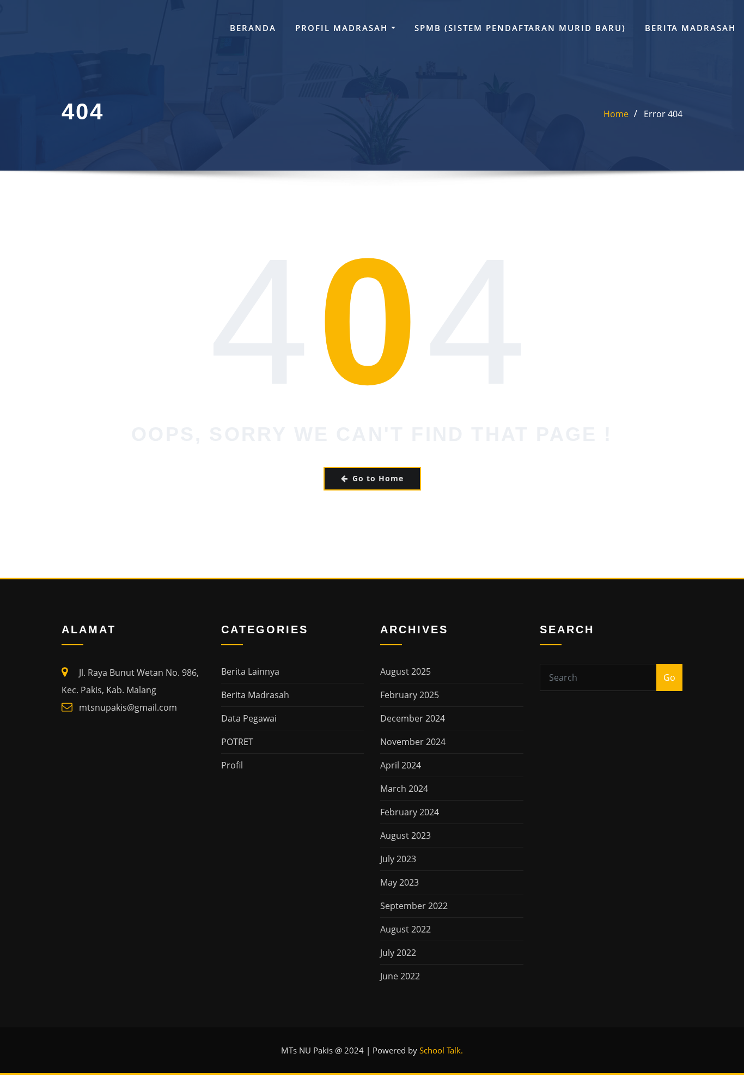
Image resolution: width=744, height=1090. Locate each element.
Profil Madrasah (343, 27)
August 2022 (405, 929)
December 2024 (412, 718)
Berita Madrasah (690, 27)
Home (616, 114)
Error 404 (663, 114)
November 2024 (413, 742)
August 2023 (405, 835)
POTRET (237, 742)
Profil (232, 765)
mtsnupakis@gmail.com (128, 707)
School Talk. (441, 1050)
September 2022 (414, 906)
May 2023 (399, 882)
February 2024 (409, 812)
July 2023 (398, 859)
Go (669, 677)
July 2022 (398, 953)
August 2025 (405, 671)
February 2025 (409, 695)
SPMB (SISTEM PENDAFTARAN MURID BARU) (520, 27)
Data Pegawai (249, 718)
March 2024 (404, 789)
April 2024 (400, 765)
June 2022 (400, 976)
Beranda (253, 27)
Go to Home (378, 478)
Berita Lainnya (250, 671)
